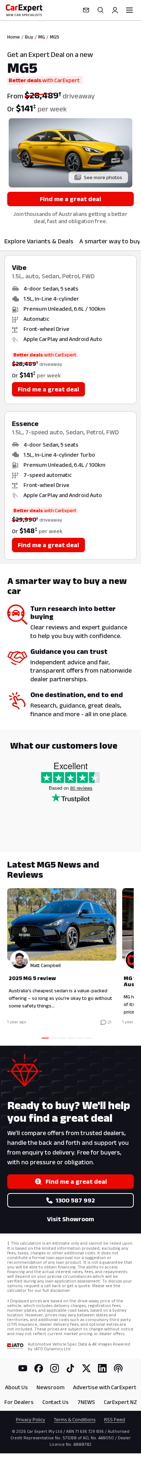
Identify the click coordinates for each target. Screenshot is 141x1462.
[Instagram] (54, 1368)
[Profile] (115, 10)
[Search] (100, 10)
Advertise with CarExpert (104, 1387)
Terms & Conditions (74, 1419)
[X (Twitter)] (86, 1368)
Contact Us (55, 1402)
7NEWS (86, 1402)
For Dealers (19, 1402)
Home (13, 37)
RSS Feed (114, 1419)
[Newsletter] (86, 10)
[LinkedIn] (102, 1368)
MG (41, 37)
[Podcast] (118, 1368)
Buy (29, 37)
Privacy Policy (30, 1419)
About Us (16, 1387)
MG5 (54, 37)
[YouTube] (22, 1368)
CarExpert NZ (120, 1402)
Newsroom (50, 1387)
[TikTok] (70, 1368)
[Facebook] (38, 1368)
